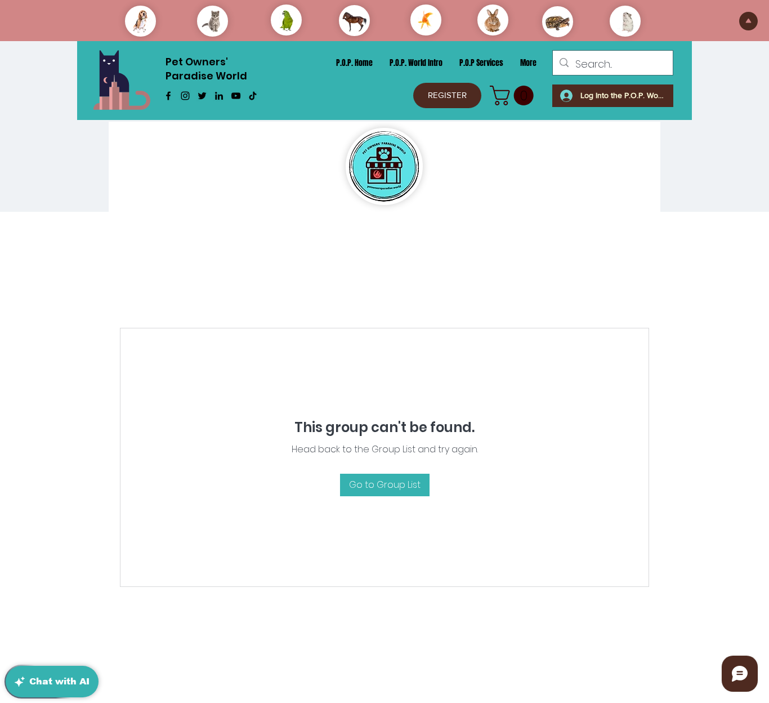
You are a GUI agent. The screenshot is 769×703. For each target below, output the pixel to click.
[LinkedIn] (219, 95)
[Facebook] (168, 95)
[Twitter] (202, 95)
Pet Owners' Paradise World (206, 69)
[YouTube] (236, 95)
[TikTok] (252, 95)
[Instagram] (185, 95)
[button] (514, 95)
